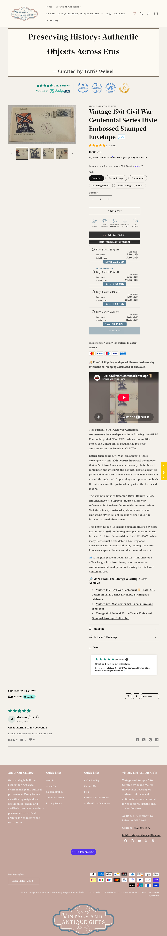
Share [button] (95, 647)
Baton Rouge (116, 178)
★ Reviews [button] (164, 471)
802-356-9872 (142, 827)
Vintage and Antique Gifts (40, 892)
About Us (51, 786)
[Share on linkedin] (157, 740)
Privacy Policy (54, 803)
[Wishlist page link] (134, 13)
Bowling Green (100, 185)
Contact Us (90, 786)
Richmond (138, 178)
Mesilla (96, 178)
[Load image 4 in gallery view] (62, 153)
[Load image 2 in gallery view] (35, 153)
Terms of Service (55, 797)
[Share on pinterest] (150, 740)
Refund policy (79, 892)
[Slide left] (11, 153)
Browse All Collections (96, 797)
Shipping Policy (54, 791)
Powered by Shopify (61, 892)
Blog (86, 791)
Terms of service (112, 892)
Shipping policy (130, 892)
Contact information (150, 892)
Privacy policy (95, 892)
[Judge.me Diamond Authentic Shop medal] (83, 88)
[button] (74, 13)
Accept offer (115, 330)
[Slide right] (72, 153)
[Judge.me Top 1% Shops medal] (124, 88)
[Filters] (136, 696)
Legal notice (153, 895)
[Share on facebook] (137, 740)
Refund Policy (92, 780)
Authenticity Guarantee (97, 803)
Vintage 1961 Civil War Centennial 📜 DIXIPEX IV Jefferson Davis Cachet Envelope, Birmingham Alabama (123, 594)
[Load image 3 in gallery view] (48, 153)
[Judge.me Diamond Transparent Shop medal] (96, 88)
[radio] (115, 253)
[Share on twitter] (144, 740)
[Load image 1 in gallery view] (22, 153)
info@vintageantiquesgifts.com (141, 835)
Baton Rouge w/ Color (130, 185)
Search (50, 780)
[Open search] (128, 696)
